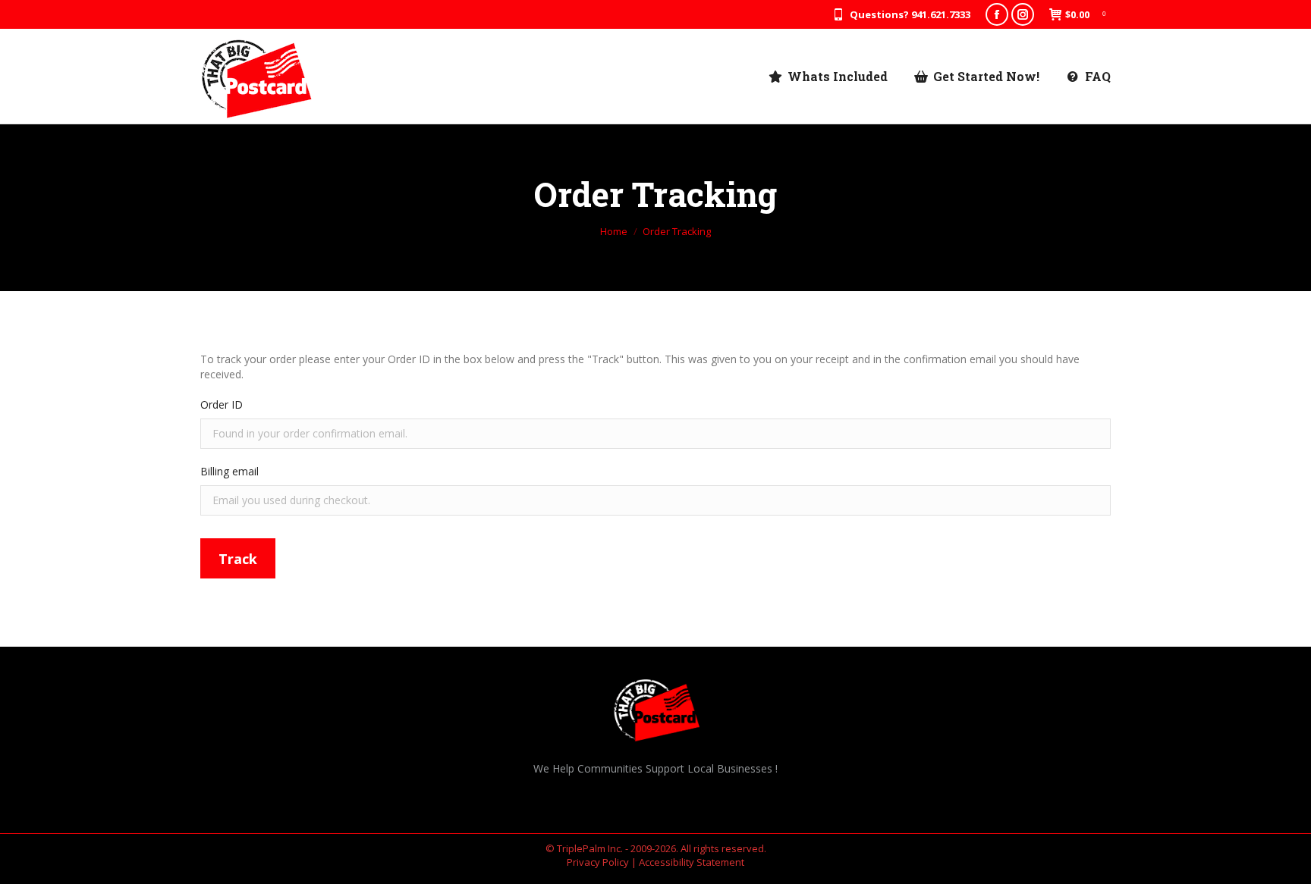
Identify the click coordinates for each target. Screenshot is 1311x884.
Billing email (229, 471)
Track (237, 559)
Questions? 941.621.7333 (910, 14)
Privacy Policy (598, 862)
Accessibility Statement (691, 862)
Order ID (221, 404)
